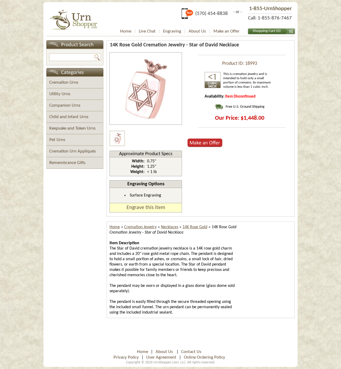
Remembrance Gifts (67, 163)
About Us (197, 31)
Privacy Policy (126, 357)
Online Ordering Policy (204, 357)
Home (125, 31)
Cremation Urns (63, 82)
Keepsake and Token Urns (72, 128)
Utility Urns (59, 94)
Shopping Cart (264, 31)
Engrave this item (146, 207)
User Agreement (161, 357)
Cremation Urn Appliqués (72, 151)
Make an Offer (226, 31)
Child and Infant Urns (68, 117)
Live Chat (147, 31)
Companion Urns (64, 105)
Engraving (172, 31)
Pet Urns (57, 140)
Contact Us (191, 352)
